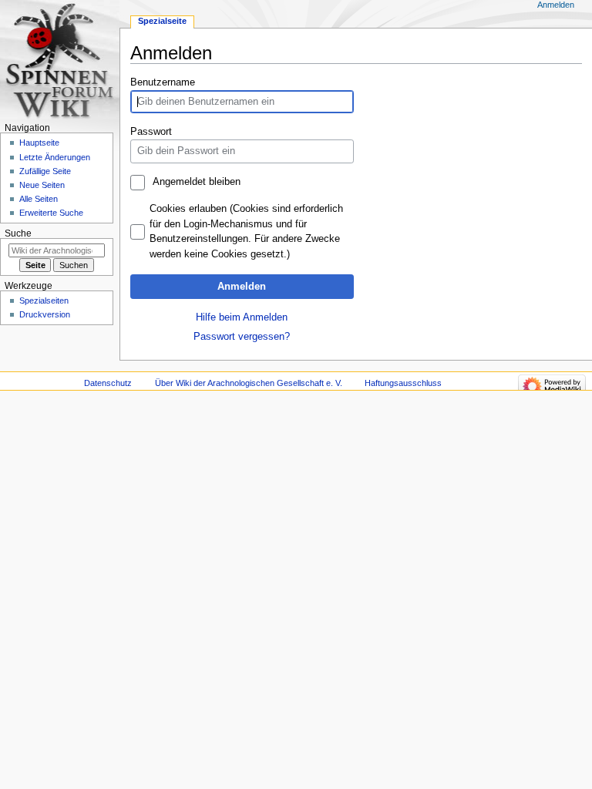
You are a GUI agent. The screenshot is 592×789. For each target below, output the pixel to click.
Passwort (151, 131)
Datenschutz (108, 383)
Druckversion (44, 314)
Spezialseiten (44, 300)
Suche (18, 233)
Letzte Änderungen (54, 157)
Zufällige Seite (45, 171)
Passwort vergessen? (241, 336)
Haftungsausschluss (403, 383)
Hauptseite (39, 142)
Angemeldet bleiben (196, 181)
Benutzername (162, 82)
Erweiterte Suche (51, 212)
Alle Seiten (38, 198)
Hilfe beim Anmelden (242, 317)
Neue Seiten (42, 185)
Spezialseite (162, 20)
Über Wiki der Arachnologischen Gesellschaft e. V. (248, 383)
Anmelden (241, 286)
